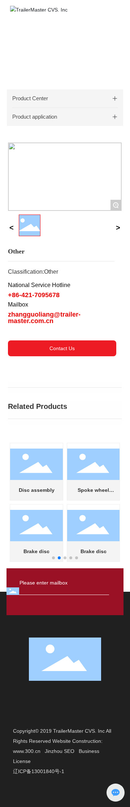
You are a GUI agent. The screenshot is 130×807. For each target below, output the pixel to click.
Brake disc (36, 551)
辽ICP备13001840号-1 (38, 771)
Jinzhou (53, 751)
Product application (34, 117)
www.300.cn (26, 751)
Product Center (30, 98)
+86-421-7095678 (34, 295)
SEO (69, 751)
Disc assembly (37, 490)
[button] (53, 557)
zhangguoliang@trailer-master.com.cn (44, 318)
